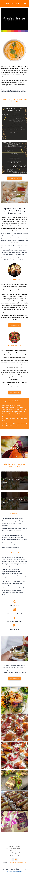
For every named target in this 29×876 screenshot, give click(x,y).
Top (27, 873)
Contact (11, 863)
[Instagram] (16, 859)
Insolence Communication (14, 871)
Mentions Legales (20, 863)
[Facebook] (13, 859)
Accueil (5, 863)
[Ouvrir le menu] (25, 3)
